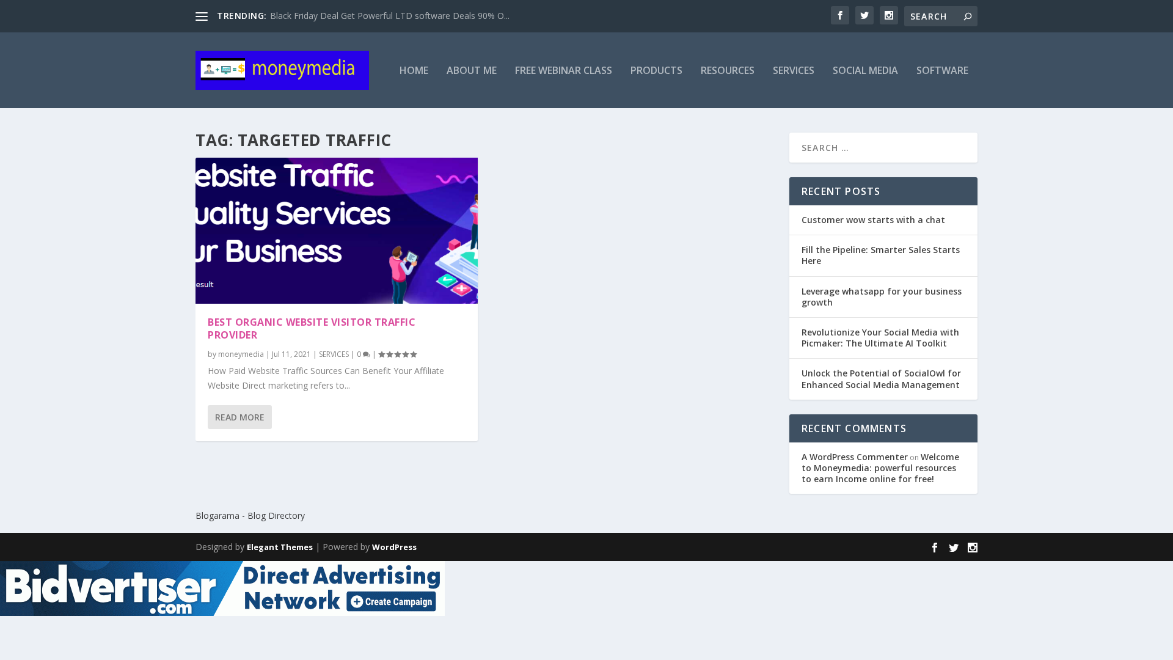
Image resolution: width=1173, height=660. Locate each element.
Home (414, 71)
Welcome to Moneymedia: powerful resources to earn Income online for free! (880, 468)
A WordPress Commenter (855, 457)
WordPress (394, 546)
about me (472, 71)
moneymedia (241, 354)
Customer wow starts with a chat (873, 220)
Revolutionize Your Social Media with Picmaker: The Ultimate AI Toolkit (880, 337)
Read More (240, 417)
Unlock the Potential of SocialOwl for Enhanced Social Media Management (881, 378)
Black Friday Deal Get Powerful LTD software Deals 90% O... (390, 15)
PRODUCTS (656, 71)
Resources (728, 71)
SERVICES (793, 71)
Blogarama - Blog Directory (250, 515)
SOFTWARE (942, 71)
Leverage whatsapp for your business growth (882, 296)
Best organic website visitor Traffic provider (311, 328)
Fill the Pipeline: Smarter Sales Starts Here (881, 255)
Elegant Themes (280, 546)
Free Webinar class (563, 71)
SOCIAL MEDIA (865, 71)
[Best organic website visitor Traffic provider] (337, 231)
